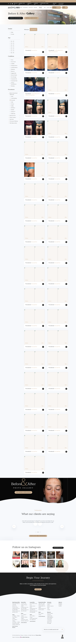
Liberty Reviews (24, 622)
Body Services (13, 115)
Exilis (12, 102)
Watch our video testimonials (38, 535)
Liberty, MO (30, 4)
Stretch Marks (14, 75)
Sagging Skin (13, 73)
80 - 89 (12, 52)
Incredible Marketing (25, 637)
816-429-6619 (23, 611)
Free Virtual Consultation (61, 4)
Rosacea (12, 71)
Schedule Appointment (15, 18)
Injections (12, 119)
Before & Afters (40, 7)
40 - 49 (12, 45)
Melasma (13, 69)
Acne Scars (13, 61)
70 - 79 (12, 50)
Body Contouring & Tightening (13, 93)
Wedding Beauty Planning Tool (50, 618)
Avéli (12, 96)
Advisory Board (50, 613)
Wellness (35, 7)
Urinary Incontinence (13, 83)
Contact (48, 7)
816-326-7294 (15, 612)
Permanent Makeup (14, 121)
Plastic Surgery (13, 117)
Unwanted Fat (14, 78)
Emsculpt (13, 100)
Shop (45, 7)
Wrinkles (13, 86)
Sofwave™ (13, 111)
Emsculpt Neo (34, 50)
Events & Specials (54, 7)
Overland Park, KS (44, 4)
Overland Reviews (42, 616)
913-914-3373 (41, 609)
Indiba (12, 105)
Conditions (30, 7)
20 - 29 (12, 41)
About (21, 7)
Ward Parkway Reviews (15, 627)
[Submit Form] (62, 629)
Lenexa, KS (36, 4)
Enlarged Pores (14, 65)
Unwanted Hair (14, 80)
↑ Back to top (69, 636)
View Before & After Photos (23, 492)
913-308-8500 (32, 612)
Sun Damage (13, 77)
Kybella (12, 109)
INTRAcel (13, 107)
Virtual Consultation (31, 18)
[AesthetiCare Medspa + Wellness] (14, 7)
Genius (12, 104)
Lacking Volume (14, 67)
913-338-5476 (32, 609)
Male (12, 32)
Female (12, 34)
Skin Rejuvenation (13, 123)
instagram (60, 604)
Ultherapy (13, 113)
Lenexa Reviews (32, 621)
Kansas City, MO (22, 4)
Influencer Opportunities (49, 615)
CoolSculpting (14, 98)
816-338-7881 (15, 609)
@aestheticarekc (58, 547)
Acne (12, 59)
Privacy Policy (38, 635)
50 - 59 (12, 47)
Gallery (48, 604)
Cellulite (12, 63)
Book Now (64, 7)
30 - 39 (12, 43)
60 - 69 (12, 48)
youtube (60, 606)
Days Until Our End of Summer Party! (38, 1)
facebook (60, 603)
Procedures (25, 7)
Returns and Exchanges (49, 622)
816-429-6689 (23, 608)
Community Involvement (49, 620)
